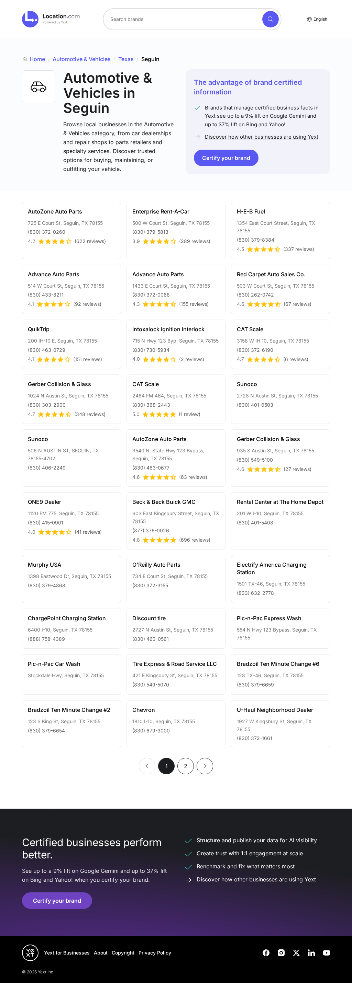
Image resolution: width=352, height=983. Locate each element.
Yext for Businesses (67, 953)
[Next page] (205, 766)
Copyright (123, 953)
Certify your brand (226, 157)
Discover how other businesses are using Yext (261, 137)
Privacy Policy (155, 953)
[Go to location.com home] (51, 19)
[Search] (270, 19)
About (101, 953)
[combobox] (192, 19)
